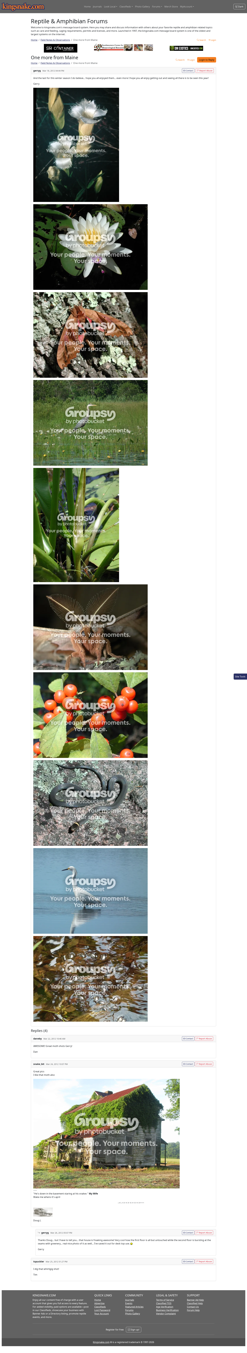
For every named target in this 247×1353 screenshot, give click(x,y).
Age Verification (164, 1306)
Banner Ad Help (195, 1299)
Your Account (101, 1313)
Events (128, 1303)
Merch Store (171, 6)
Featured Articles (134, 1306)
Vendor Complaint (166, 1313)
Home (87, 6)
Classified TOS (163, 1303)
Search (202, 40)
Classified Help (195, 1303)
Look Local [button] (109, 6)
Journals (97, 6)
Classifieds (100, 1306)
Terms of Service (165, 1299)
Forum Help (193, 1310)
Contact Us (193, 1306)
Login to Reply (206, 59)
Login (213, 40)
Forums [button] (156, 6)
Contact (189, 70)
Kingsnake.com (101, 1342)
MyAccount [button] (186, 6)
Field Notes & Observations (55, 40)
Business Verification (167, 1310)
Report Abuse (205, 70)
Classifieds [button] (125, 6)
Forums (129, 1310)
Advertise (99, 1303)
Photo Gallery (142, 6)
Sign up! (134, 1329)
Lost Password (102, 1310)
